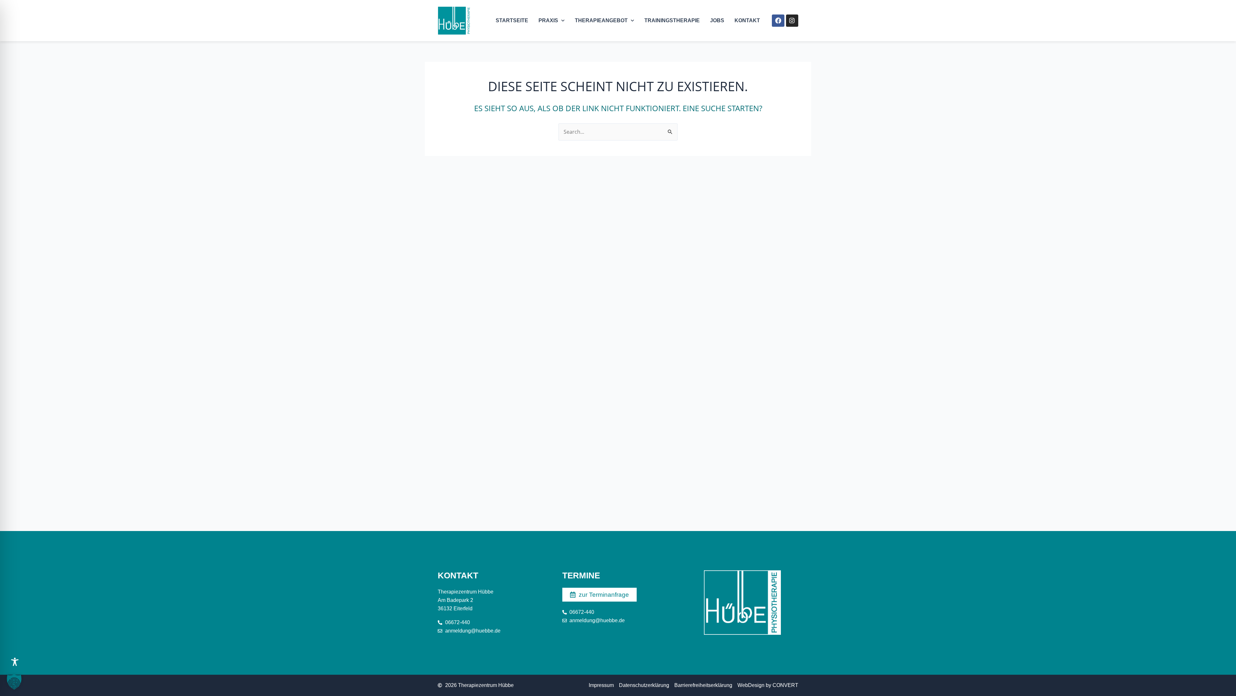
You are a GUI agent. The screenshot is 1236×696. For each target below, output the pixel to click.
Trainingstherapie (672, 20)
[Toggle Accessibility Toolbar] (14, 661)
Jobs (717, 20)
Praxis (548, 20)
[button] (14, 682)
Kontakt (747, 20)
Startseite (512, 20)
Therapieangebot (601, 20)
